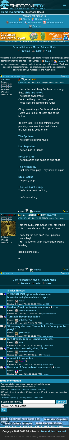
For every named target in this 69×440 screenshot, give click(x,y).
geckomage (24, 333)
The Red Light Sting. (30, 187)
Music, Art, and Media (44, 47)
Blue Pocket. (25, 177)
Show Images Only (10, 397)
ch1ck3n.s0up (25, 320)
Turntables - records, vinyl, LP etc (27, 348)
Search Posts (34, 22)
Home (4, 12)
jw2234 (22, 301)
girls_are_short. (34, 92)
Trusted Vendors (55, 22)
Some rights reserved (53, 431)
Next (48, 51)
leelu (21, 342)
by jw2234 (44, 304)
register (62, 61)
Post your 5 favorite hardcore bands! (29, 367)
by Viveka (45, 355)
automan (25, 389)
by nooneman (47, 323)
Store (35, 26)
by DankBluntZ (46, 345)
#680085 (22, 82)
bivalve (51, 215)
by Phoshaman (46, 364)
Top (66, 211)
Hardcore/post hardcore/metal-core (27, 307)
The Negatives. (27, 167)
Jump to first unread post (14, 76)
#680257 (22, 218)
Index (38, 51)
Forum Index (15, 22)
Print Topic (38, 397)
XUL (21, 371)
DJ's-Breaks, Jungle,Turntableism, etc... (30, 339)
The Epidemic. (27, 136)
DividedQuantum (37, 389)
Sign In (26, 19)
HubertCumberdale (27, 310)
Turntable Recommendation (23, 316)
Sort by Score (26, 397)
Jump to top (8, 273)
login (47, 61)
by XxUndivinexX (48, 314)
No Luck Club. (26, 156)
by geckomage (46, 336)
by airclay (45, 374)
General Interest (21, 47)
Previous (25, 51)
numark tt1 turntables (20, 358)
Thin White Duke (26, 352)
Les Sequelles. (27, 146)
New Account (42, 19)
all (57, 307)
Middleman (15, 389)
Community (17, 12)
